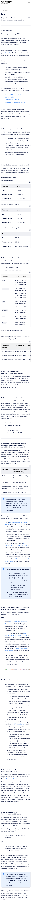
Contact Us (8, 53)
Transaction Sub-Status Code (14, 779)
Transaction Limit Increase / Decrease (15, 102)
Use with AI (6, 10)
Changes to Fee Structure (12, 99)
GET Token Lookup (19, 724)
